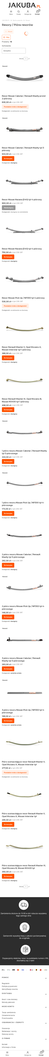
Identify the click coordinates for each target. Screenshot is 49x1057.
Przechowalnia (7, 1018)
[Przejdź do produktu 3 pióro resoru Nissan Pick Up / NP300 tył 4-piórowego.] (24, 693)
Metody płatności (8, 1002)
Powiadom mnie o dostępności (15, 107)
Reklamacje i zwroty (9, 1031)
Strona (21, 58)
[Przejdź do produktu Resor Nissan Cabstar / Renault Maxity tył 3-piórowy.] (24, 131)
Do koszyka (8, 158)
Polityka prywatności (9, 986)
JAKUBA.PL (6, 20)
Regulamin (6, 983)
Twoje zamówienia (8, 1012)
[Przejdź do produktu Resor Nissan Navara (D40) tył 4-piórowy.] (24, 232)
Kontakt (4, 1044)
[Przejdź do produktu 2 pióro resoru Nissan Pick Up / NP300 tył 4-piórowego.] (24, 589)
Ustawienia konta (8, 1015)
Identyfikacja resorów (10, 989)
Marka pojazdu (18, 20)
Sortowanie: (6, 46)
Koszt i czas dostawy (9, 999)
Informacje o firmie (9, 1047)
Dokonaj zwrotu (8, 1034)
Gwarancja (6, 1028)
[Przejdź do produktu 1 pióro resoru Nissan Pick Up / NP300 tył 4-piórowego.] (24, 485)
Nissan (27, 20)
